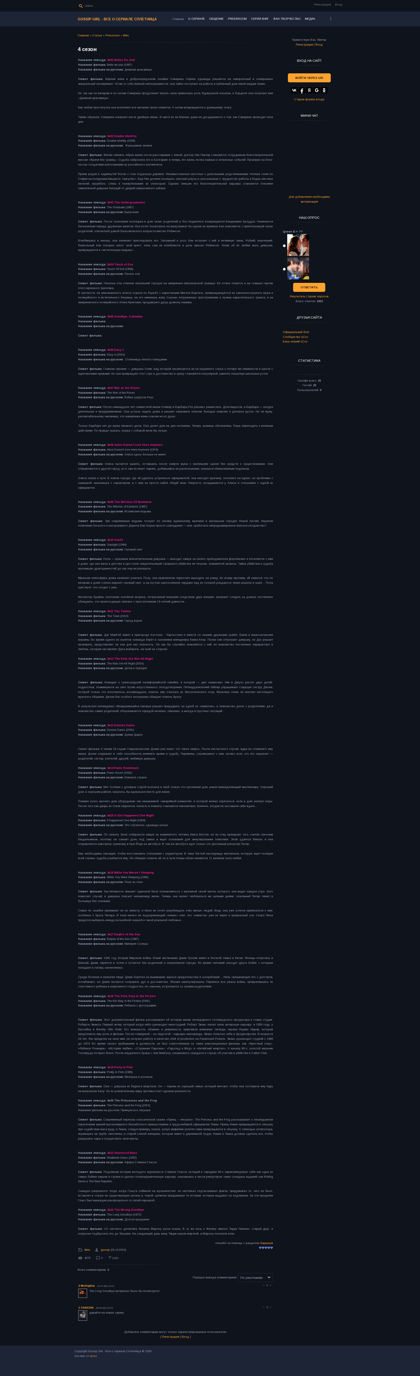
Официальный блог (296, 332)
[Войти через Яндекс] (309, 90)
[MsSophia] (88, 1291)
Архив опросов (318, 296)
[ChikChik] (88, 1312)
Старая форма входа (309, 99)
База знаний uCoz (295, 341)
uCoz (93, 1356)
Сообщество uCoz (295, 336)
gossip (105, 1249)
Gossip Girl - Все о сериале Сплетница (117, 19)
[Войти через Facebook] (302, 90)
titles (126, 35)
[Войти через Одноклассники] (324, 90)
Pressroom (112, 35)
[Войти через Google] (316, 90)
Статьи (97, 35)
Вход (338, 4)
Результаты (297, 296)
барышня (266, 1243)
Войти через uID (309, 77)
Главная (83, 35)
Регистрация (322, 4)
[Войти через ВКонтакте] (294, 90)
